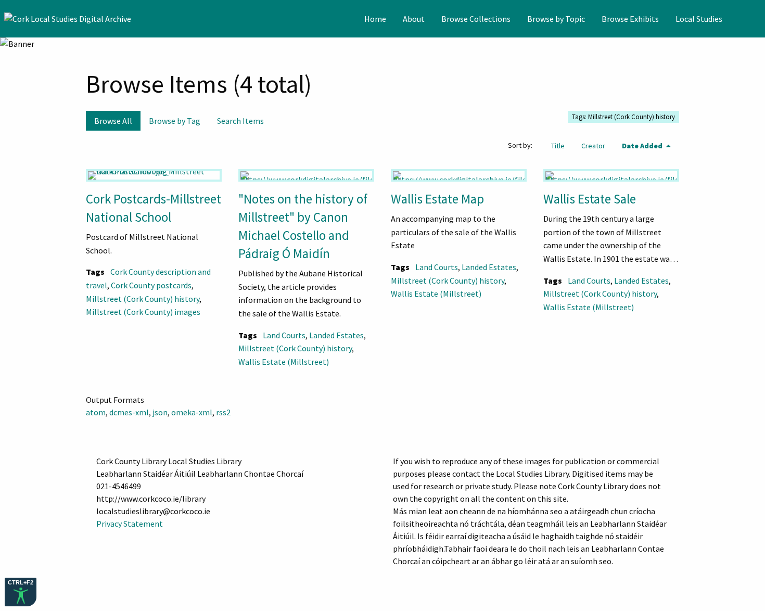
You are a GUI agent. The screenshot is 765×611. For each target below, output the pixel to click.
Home (375, 19)
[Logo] (67, 18)
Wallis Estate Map (437, 198)
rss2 (223, 412)
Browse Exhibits (630, 19)
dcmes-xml (129, 412)
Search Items (240, 121)
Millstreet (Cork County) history (142, 299)
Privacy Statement (129, 523)
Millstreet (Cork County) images (143, 312)
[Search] (756, 19)
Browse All (113, 121)
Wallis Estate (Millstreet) (283, 362)
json (160, 412)
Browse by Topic (556, 19)
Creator (593, 145)
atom (96, 412)
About (414, 19)
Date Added (643, 145)
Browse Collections (476, 19)
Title (558, 145)
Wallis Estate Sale (589, 198)
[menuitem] (375, 19)
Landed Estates (336, 335)
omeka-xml (191, 412)
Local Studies (698, 19)
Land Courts (284, 335)
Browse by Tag (174, 121)
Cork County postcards (151, 285)
